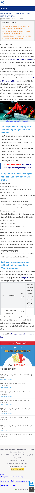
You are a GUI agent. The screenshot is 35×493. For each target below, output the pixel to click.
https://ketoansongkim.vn (20, 463)
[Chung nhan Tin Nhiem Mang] (25, 489)
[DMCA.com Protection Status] (17, 470)
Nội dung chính (9, 22)
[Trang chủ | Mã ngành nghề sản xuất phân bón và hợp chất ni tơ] (3, 5)
